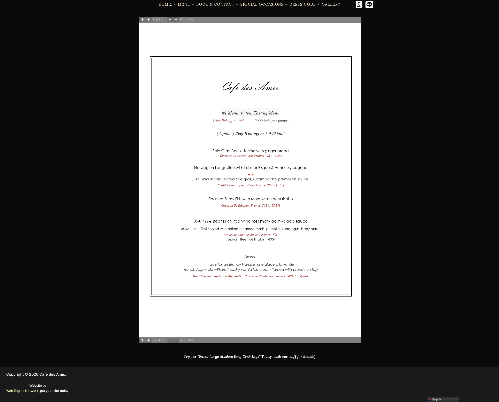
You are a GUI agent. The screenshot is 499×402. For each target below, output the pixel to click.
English (436, 399)
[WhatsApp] (359, 4)
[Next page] (148, 19)
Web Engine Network (22, 391)
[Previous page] (142, 19)
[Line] (369, 4)
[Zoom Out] (170, 19)
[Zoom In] (176, 19)
